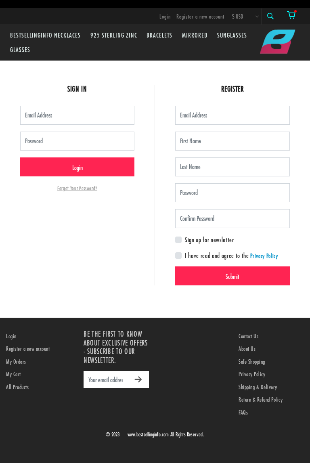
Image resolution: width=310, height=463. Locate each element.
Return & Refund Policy (261, 399)
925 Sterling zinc (113, 35)
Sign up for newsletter (209, 239)
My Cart (13, 374)
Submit (232, 276)
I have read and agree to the (217, 255)
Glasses (20, 49)
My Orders (16, 361)
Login (165, 16)
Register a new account (200, 16)
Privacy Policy (264, 255)
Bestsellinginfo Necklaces (45, 35)
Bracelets (159, 35)
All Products (17, 386)
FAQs (243, 412)
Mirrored (194, 35)
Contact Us (248, 336)
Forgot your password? (77, 188)
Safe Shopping (252, 361)
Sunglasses (232, 35)
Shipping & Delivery (258, 386)
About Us (247, 348)
